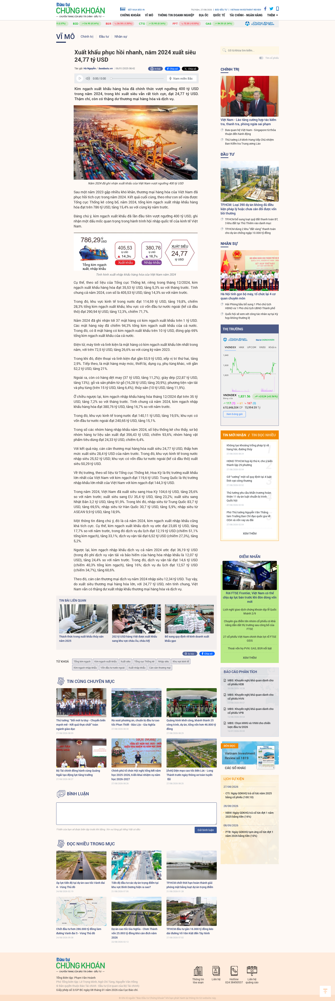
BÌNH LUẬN (78, 793)
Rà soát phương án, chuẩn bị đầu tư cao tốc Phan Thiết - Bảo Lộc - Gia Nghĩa (135, 722)
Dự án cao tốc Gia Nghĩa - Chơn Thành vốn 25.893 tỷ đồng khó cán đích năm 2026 (134, 933)
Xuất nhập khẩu (137, 667)
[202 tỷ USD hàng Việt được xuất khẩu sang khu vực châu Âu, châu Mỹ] (136, 618)
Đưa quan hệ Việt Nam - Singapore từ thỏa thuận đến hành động (250, 132)
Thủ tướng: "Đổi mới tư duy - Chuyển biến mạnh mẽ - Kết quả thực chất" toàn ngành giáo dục (80, 724)
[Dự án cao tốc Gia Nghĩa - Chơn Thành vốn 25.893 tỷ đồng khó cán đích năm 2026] (136, 911)
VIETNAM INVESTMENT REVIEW (245, 9)
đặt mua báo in (136, 9)
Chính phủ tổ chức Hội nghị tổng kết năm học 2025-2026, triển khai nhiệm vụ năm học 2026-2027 (136, 775)
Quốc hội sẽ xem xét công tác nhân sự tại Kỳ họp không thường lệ (251, 316)
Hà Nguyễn (90, 68)
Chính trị (87, 36)
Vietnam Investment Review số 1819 (240, 755)
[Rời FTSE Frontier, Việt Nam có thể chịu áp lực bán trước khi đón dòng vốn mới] (250, 575)
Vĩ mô (149, 15)
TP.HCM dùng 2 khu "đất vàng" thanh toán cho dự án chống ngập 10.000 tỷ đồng (250, 231)
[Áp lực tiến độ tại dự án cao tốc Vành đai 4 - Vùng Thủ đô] (81, 865)
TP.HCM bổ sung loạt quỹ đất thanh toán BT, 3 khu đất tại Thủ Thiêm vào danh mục (251, 221)
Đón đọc (229, 745)
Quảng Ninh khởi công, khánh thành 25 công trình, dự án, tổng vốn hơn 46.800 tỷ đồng (191, 724)
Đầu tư (104, 36)
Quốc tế (219, 15)
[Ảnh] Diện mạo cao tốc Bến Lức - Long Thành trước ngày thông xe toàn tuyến (190, 773)
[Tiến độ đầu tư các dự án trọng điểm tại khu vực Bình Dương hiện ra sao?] (136, 865)
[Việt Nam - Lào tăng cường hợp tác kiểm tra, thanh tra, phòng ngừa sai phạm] (250, 96)
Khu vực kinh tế (181, 661)
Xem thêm (249, 533)
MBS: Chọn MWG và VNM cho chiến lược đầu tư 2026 (249, 725)
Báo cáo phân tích (240, 671)
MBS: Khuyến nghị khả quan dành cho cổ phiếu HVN (251, 696)
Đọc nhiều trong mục (91, 843)
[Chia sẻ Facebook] (264, 8)
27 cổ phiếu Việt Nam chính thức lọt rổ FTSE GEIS (249, 638)
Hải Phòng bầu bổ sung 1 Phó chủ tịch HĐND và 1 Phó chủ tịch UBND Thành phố (250, 306)
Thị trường (233, 329)
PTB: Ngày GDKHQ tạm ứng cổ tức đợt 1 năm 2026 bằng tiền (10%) (249, 834)
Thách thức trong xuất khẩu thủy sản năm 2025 (81, 639)
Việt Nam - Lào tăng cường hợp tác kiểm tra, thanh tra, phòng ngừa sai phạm (248, 122)
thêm (271, 15)
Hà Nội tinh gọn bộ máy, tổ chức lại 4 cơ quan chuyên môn (248, 296)
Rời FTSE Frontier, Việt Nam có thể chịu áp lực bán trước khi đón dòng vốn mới (249, 597)
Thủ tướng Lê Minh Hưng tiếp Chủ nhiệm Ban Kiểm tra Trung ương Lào (249, 141)
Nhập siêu (163, 661)
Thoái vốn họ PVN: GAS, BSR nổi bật (250, 648)
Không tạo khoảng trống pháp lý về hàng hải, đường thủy (248, 447)
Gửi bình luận (206, 830)
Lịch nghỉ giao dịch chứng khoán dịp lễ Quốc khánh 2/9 (249, 611)
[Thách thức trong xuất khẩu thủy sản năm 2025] (83, 618)
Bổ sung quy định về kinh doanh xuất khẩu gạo (187, 639)
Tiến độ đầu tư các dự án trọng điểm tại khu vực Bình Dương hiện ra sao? (135, 885)
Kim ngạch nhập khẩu (85, 667)
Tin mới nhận (234, 435)
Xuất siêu (125, 661)
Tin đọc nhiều (263, 435)
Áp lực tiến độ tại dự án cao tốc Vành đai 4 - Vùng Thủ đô (80, 885)
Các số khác (235, 768)
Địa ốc (203, 15)
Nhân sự (121, 36)
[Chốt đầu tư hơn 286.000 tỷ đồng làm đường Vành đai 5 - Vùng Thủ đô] (81, 911)
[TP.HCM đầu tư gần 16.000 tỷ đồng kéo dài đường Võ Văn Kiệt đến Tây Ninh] (192, 911)
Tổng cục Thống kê (144, 661)
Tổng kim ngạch (82, 661)
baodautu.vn (105, 68)
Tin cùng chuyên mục (91, 681)
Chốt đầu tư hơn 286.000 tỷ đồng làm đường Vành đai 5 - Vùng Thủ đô (78, 931)
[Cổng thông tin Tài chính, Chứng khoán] (80, 10)
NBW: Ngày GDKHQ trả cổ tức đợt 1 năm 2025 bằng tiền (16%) (249, 814)
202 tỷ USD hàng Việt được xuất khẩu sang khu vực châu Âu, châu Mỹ (134, 639)
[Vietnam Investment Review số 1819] (266, 757)
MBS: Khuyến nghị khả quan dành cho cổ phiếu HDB (251, 682)
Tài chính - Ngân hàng (246, 15)
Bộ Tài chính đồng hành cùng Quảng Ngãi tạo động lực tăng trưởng (78, 773)
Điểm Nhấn (249, 556)
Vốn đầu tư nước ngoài (113, 667)
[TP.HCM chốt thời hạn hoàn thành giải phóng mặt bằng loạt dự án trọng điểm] (192, 865)
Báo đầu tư (221, 9)
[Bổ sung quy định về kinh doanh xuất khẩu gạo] (189, 618)
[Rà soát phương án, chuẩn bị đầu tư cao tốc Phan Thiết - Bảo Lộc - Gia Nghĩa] (136, 702)
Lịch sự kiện (234, 778)
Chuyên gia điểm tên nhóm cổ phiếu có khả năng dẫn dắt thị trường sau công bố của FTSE (249, 625)
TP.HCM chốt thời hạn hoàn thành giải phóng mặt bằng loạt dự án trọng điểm (190, 885)
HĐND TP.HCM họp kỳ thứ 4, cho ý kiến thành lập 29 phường (250, 463)
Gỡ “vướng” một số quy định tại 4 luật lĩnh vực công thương (249, 478)
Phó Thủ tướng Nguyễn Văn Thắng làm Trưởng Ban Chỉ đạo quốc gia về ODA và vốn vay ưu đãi (248, 516)
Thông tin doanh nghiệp (176, 15)
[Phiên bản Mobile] (276, 8)
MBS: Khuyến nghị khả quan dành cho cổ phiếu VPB (251, 711)
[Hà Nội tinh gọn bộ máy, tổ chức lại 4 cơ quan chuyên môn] (250, 270)
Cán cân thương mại (160, 667)
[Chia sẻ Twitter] (270, 8)
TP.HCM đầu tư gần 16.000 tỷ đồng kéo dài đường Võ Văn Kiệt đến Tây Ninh (190, 931)
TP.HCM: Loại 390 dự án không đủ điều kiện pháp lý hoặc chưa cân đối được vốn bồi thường (248, 209)
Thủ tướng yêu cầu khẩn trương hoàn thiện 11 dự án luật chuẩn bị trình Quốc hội (249, 496)
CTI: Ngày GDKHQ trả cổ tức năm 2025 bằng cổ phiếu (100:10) (248, 795)
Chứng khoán (130, 15)
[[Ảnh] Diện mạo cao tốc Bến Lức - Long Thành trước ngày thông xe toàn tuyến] (192, 753)
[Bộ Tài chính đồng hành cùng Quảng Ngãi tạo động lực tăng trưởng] (81, 753)
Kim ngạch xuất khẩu (105, 661)
